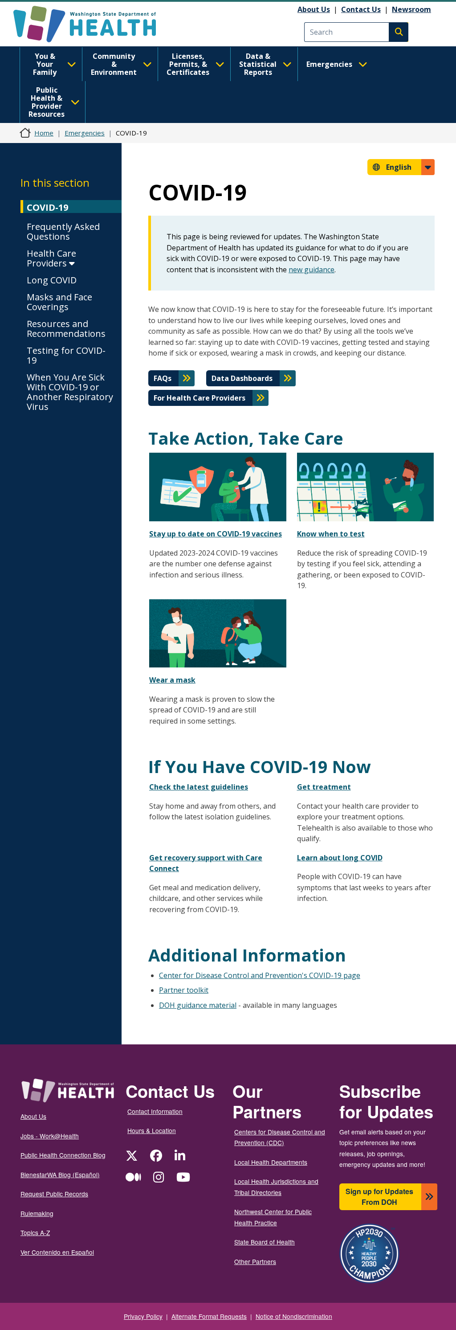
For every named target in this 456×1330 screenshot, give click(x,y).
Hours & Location (151, 1130)
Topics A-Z (35, 1232)
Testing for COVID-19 (66, 355)
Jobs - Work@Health (49, 1135)
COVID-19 (47, 207)
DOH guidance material (197, 1005)
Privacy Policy (143, 1316)
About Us (313, 9)
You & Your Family (45, 64)
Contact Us (361, 9)
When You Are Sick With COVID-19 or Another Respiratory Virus (70, 392)
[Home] (92, 24)
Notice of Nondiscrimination (294, 1316)
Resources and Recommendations (66, 329)
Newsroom (411, 9)
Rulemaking (36, 1213)
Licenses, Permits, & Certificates (188, 64)
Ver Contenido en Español (57, 1252)
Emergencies (329, 64)
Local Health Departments (270, 1162)
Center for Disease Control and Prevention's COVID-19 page (259, 975)
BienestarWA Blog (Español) (60, 1174)
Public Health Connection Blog (63, 1154)
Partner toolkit (183, 990)
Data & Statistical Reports (258, 64)
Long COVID (52, 280)
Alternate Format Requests (209, 1316)
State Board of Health (264, 1241)
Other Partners (255, 1261)
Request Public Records (54, 1193)
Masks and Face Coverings (59, 302)
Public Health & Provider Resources (46, 102)
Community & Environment (114, 64)
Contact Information (155, 1111)
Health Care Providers (51, 258)
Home (43, 132)
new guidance (311, 269)
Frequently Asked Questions (63, 231)
